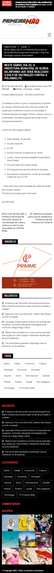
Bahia (19, 89)
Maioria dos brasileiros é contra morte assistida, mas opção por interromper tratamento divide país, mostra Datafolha (26, 335)
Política (18, 381)
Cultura (42, 363)
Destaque (27, 89)
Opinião (46, 375)
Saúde (37, 89)
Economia (22, 369)
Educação (35, 369)
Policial (7, 381)
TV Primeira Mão (27, 388)
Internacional (31, 375)
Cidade (17, 363)
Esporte (7, 375)
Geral (18, 375)
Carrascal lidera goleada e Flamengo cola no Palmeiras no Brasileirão (24, 344)
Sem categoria (43, 381)
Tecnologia (9, 388)
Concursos (30, 363)
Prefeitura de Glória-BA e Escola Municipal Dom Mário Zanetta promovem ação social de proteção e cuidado (33, 4)
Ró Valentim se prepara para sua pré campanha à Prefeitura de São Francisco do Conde (40, 218)
